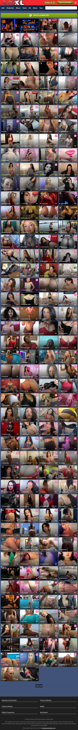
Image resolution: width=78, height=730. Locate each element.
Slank (25, 8)
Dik (30, 8)
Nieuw (18, 8)
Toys (41, 8)
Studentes (10, 8)
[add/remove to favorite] (40, 20)
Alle (3, 8)
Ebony (35, 8)
